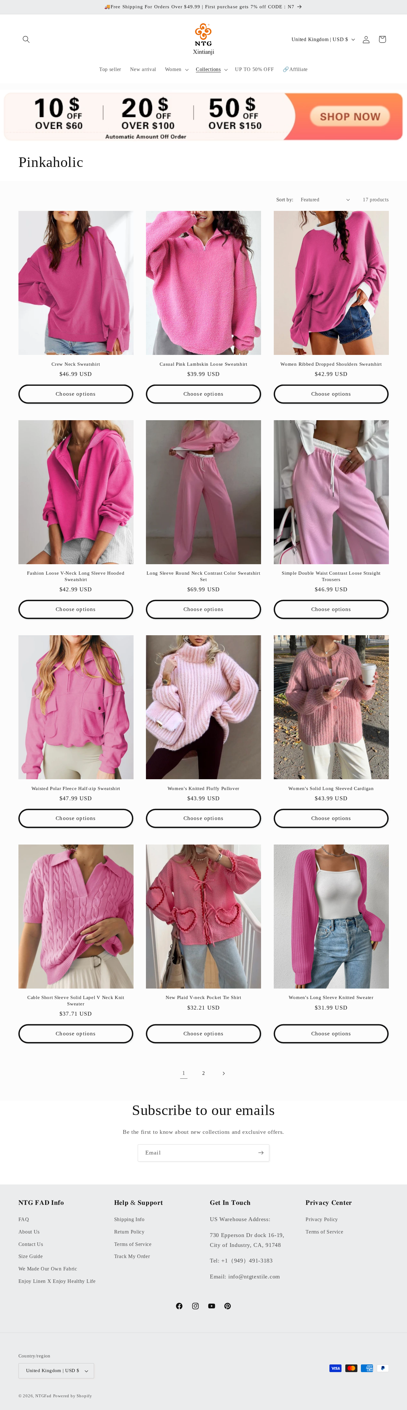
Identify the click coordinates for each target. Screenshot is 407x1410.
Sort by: (284, 199)
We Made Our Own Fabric (47, 1268)
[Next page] (223, 1073)
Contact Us (30, 1244)
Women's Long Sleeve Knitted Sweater (331, 997)
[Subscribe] (261, 1153)
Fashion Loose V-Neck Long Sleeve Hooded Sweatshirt (75, 576)
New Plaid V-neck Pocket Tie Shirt (203, 997)
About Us (29, 1231)
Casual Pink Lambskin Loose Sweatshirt (203, 364)
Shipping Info (129, 1219)
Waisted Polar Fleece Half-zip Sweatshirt (76, 788)
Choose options (76, 394)
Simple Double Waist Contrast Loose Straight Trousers (331, 576)
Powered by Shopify (73, 1396)
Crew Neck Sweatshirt (76, 364)
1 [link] (183, 1073)
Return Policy (129, 1231)
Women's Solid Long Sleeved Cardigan (331, 788)
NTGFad (43, 1396)
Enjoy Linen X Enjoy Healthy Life (57, 1281)
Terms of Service (133, 1244)
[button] (26, 39)
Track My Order (132, 1256)
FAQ (23, 1219)
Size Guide (30, 1256)
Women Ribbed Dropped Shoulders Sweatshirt (331, 364)
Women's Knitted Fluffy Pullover (203, 788)
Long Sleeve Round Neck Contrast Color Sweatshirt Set (203, 576)
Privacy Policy (322, 1219)
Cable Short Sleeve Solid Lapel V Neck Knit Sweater (75, 1000)
